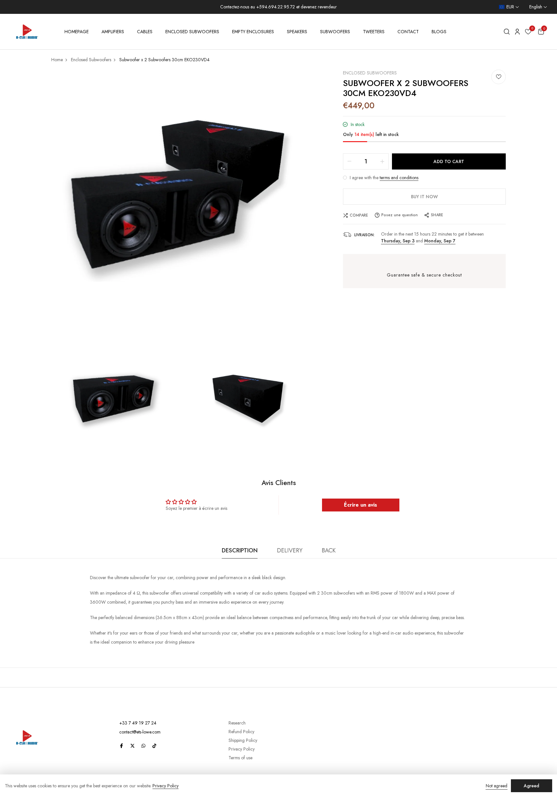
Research (237, 723)
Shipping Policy (243, 740)
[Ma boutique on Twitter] (132, 745)
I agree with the (383, 177)
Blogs (439, 31)
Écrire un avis (360, 505)
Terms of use (240, 757)
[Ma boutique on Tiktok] (154, 745)
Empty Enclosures (253, 31)
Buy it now (424, 196)
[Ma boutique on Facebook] (121, 745)
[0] (528, 32)
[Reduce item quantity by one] (349, 161)
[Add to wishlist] (498, 77)
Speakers (297, 31)
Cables (144, 31)
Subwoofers (335, 31)
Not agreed (496, 785)
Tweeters (374, 31)
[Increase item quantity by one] (382, 161)
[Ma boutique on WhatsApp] (143, 745)
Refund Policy (241, 731)
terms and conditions (399, 177)
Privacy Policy (242, 749)
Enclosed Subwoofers (192, 31)
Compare (359, 215)
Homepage (76, 31)
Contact (408, 31)
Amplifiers (113, 31)
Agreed (531, 785)
